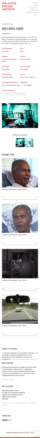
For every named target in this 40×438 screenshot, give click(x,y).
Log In (35, 15)
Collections (33, 8)
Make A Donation (8, 380)
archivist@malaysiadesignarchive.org (23, 359)
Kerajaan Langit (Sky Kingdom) (14, 94)
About (35, 5)
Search (35, 3)
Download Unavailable (20, 135)
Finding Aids (33, 10)
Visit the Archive (31, 12)
